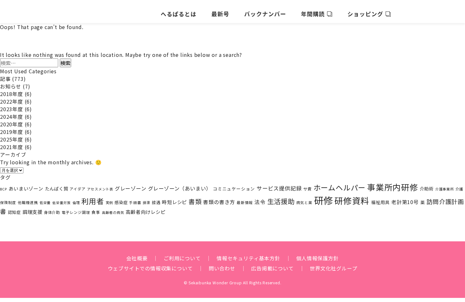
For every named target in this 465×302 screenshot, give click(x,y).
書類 (195, 201)
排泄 (146, 202)
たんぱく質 (56, 188)
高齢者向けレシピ (145, 211)
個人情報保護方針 (317, 258)
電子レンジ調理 (76, 212)
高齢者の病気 (113, 212)
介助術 (427, 188)
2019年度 (11, 132)
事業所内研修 (392, 187)
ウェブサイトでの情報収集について (150, 268)
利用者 (92, 201)
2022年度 (11, 101)
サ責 (307, 189)
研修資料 (351, 200)
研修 (323, 200)
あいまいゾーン (26, 188)
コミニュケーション (234, 188)
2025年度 (11, 139)
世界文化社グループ (333, 268)
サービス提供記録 (279, 188)
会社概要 (136, 258)
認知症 (14, 212)
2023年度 (11, 109)
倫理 (76, 202)
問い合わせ (222, 268)
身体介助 (52, 212)
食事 (95, 212)
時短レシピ (174, 201)
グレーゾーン (130, 188)
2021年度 (11, 147)
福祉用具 (380, 202)
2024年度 (11, 116)
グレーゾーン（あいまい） (180, 188)
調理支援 (32, 211)
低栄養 (45, 202)
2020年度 (11, 124)
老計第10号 (405, 202)
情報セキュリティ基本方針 (248, 258)
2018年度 (11, 94)
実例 (109, 202)
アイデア (77, 188)
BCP (3, 189)
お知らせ (10, 86)
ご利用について (182, 258)
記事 (5, 78)
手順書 (135, 202)
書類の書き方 (219, 202)
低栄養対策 (61, 202)
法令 (260, 202)
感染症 (121, 202)
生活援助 (281, 201)
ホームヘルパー (339, 187)
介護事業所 (444, 188)
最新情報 (245, 202)
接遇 (156, 202)
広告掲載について (272, 268)
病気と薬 (304, 202)
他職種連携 (28, 202)
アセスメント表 (100, 188)
